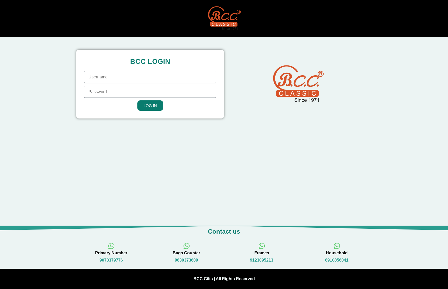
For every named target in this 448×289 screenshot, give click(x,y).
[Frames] (261, 245)
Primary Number (111, 253)
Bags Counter (186, 253)
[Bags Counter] (186, 245)
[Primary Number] (111, 245)
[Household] (336, 245)
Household (337, 253)
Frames (261, 253)
